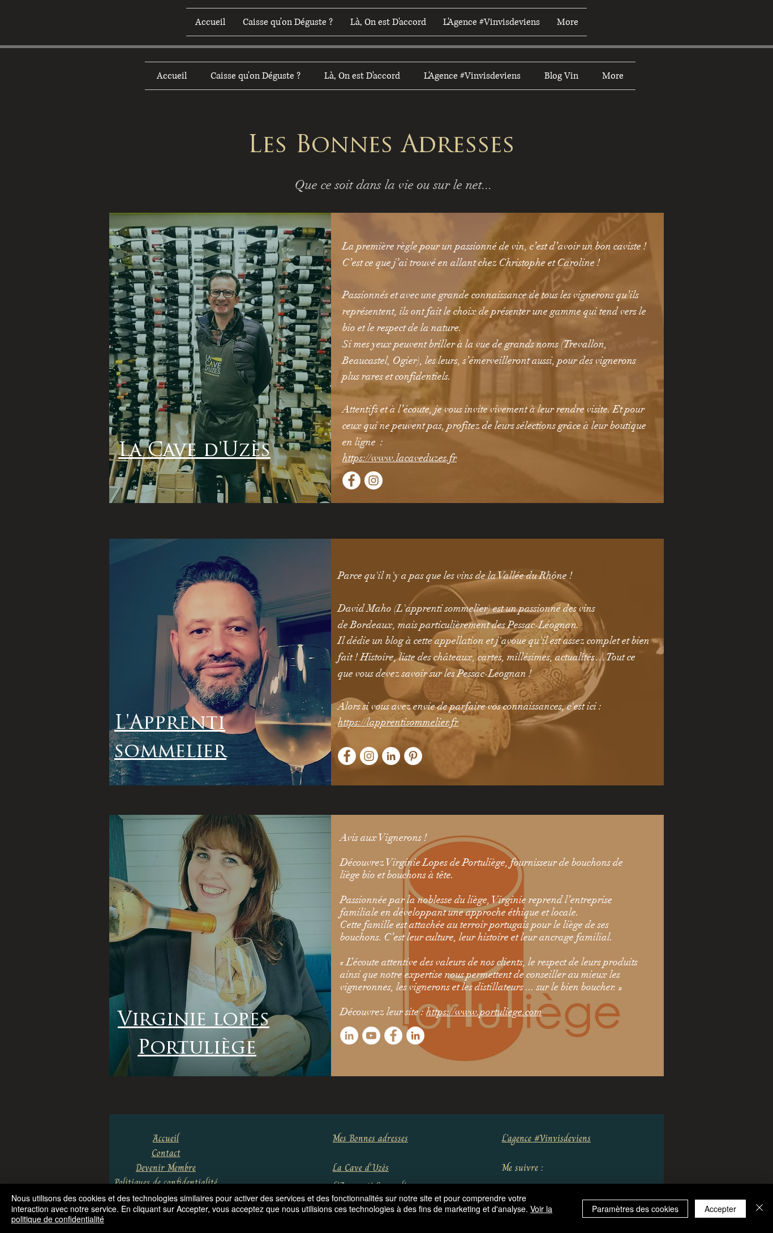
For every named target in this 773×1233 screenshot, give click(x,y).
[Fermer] (759, 1208)
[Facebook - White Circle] (351, 480)
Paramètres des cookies (635, 1208)
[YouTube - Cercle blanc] (371, 1035)
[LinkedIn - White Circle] (391, 756)
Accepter (720, 1208)
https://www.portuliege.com (484, 1012)
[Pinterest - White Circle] (413, 756)
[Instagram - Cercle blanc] (373, 480)
